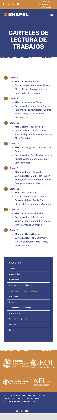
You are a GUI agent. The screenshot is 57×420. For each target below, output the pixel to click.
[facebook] (4, 4)
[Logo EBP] (15, 380)
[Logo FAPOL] (15, 360)
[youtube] (18, 4)
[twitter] (8, 4)
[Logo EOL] (42, 360)
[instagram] (13, 4)
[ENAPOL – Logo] (16, 14)
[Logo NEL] (42, 379)
